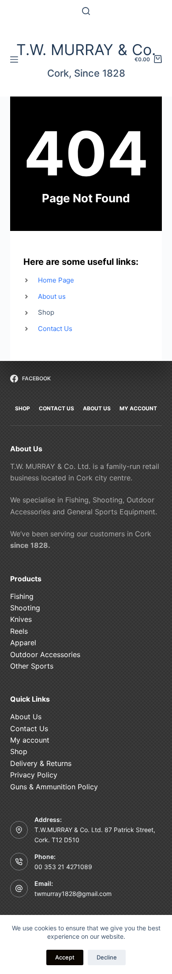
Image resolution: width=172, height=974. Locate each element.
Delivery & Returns (40, 763)
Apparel (23, 642)
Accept (65, 957)
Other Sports (31, 666)
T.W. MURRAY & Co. (86, 50)
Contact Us (29, 728)
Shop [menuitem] (22, 408)
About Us (25, 716)
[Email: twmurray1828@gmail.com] (19, 888)
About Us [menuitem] (97, 408)
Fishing (22, 596)
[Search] (86, 11)
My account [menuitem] (138, 408)
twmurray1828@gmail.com (73, 893)
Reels (19, 631)
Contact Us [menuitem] (56, 408)
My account (29, 740)
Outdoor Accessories (45, 654)
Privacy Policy (33, 774)
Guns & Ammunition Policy (54, 786)
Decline (107, 957)
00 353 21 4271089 (63, 866)
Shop (18, 751)
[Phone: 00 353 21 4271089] (19, 861)
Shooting (25, 607)
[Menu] (14, 59)
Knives (21, 619)
